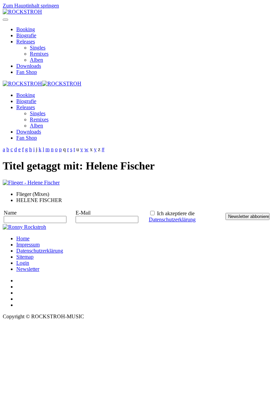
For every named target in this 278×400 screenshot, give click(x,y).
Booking (25, 29)
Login (22, 263)
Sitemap (25, 257)
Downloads (28, 66)
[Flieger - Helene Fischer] (31, 182)
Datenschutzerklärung (172, 219)
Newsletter (27, 269)
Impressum (28, 244)
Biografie (26, 35)
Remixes (39, 54)
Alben (36, 60)
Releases (25, 41)
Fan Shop (26, 72)
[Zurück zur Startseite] (22, 12)
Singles (37, 48)
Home (22, 238)
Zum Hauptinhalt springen (31, 5)
